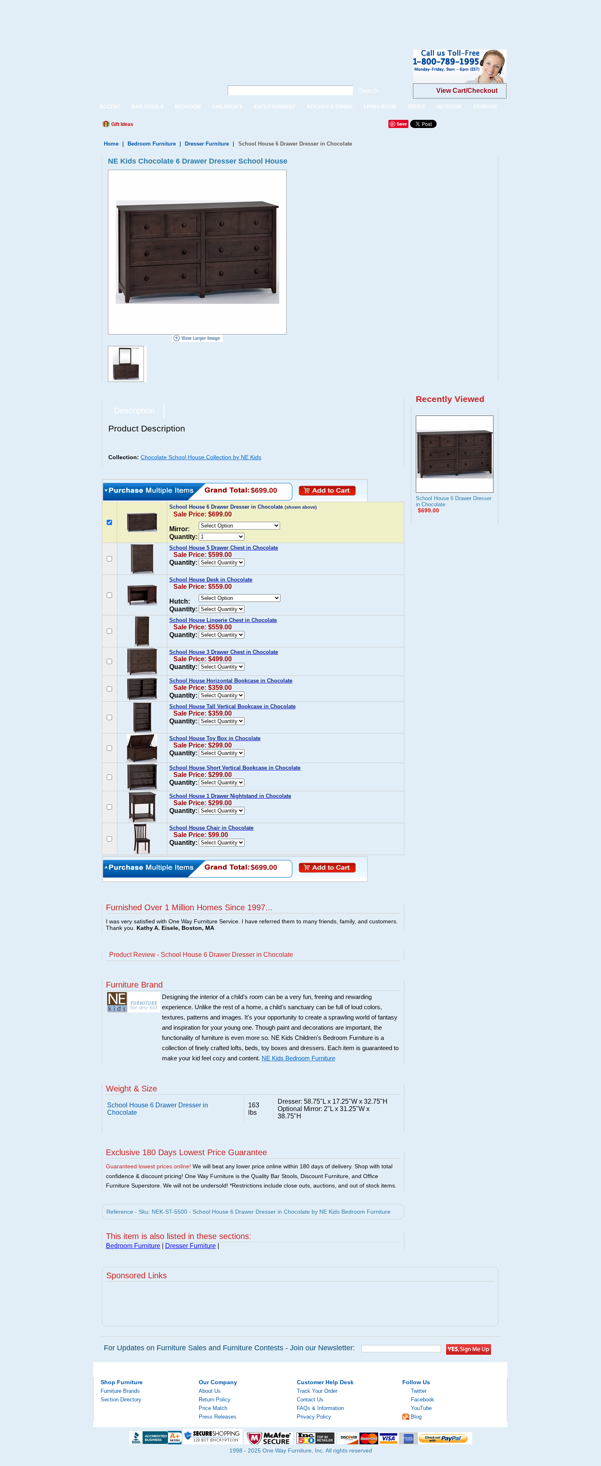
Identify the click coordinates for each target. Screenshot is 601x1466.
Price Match (213, 1408)
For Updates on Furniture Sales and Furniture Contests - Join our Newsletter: (229, 1348)
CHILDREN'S (227, 107)
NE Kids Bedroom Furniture (298, 1058)
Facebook (422, 1399)
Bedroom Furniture (152, 144)
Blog (416, 1417)
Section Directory (121, 1399)
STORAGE (485, 107)
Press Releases (217, 1417)
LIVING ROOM (380, 107)
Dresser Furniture (207, 144)
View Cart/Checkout (467, 90)
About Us (210, 1391)
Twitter (418, 1391)
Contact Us (310, 1399)
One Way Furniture (154, 73)
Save (402, 124)
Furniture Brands (120, 1391)
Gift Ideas (121, 124)
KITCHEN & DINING (329, 107)
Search (368, 90)
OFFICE (416, 107)
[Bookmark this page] (157, 126)
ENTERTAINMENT (275, 107)
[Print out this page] (199, 126)
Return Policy (215, 1399)
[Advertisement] (149, 18)
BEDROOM (188, 107)
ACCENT (109, 107)
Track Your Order (317, 1391)
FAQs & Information (320, 1408)
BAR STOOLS (148, 107)
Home (111, 144)
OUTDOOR (449, 107)
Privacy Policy (314, 1417)
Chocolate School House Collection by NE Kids (201, 457)
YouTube (421, 1408)
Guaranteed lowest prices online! (148, 1166)
